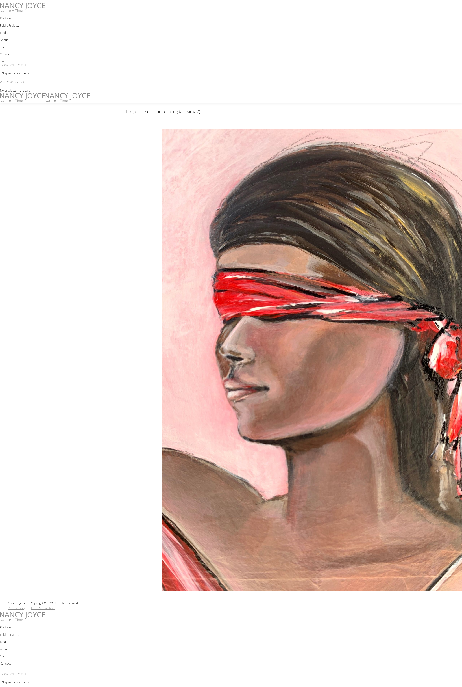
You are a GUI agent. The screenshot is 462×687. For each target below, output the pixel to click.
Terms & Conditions (43, 608)
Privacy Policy (16, 608)
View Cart (8, 65)
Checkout (20, 65)
